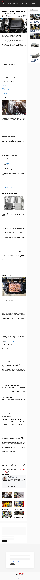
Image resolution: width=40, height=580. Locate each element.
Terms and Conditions (30, 577)
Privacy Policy (21, 577)
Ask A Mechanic (8, 3)
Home (3, 3)
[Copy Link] (8, 472)
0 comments (24, 15)
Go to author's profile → (12, 486)
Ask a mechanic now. (20, 469)
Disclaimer (25, 577)
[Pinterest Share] (6, 472)
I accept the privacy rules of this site (16, 561)
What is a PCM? (4, 85)
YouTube (33, 3)
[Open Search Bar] (37, 6)
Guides (22, 3)
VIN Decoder (28, 3)
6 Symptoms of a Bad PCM (9, 187)
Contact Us (17, 577)
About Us (10, 577)
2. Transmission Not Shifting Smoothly (8, 92)
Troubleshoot (15, 3)
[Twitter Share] (2, 472)
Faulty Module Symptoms (6, 89)
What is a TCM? (4, 88)
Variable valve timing (7, 163)
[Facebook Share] (4, 472)
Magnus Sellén (6, 15)
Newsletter (13, 577)
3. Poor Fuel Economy (6, 93)
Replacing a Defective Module (6, 94)
